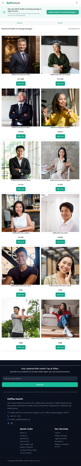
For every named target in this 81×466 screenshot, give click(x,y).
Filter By (19, 23)
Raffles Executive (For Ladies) (60, 180)
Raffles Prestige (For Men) (21, 127)
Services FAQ (24, 441)
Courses (57, 433)
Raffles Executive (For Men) (20, 180)
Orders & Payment (26, 447)
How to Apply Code (26, 444)
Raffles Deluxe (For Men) (20, 338)
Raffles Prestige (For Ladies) (60, 127)
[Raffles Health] (13, 3)
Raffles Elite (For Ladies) (20, 233)
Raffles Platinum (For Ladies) (60, 75)
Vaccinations (59, 441)
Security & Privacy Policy (28, 450)
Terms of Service (26, 453)
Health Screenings (61, 436)
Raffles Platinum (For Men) (21, 75)
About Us (23, 433)
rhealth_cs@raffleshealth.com (20, 419)
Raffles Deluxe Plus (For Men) (21, 286)
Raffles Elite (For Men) (60, 233)
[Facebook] (8, 423)
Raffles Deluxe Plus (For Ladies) (60, 286)
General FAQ (24, 438)
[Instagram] (12, 423)
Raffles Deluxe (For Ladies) (60, 338)
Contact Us (24, 436)
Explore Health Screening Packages (63, 12)
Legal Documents (61, 438)
